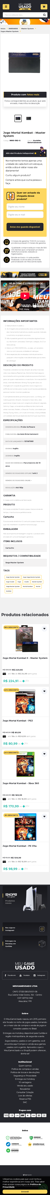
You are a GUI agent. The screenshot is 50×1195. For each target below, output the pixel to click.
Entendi (25, 1191)
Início (3, 29)
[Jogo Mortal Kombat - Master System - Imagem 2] (28, 118)
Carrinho (44, 6)
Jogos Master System (9, 31)
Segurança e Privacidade (25, 1076)
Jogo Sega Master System (31, 577)
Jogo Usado (10, 581)
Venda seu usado (25, 1085)
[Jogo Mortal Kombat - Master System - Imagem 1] (18, 118)
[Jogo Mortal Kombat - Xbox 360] (25, 779)
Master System (27, 29)
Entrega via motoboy (25, 1079)
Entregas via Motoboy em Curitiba (10, 943)
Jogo (19, 581)
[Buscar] (44, 15)
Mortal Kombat (28, 586)
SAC (25, 1102)
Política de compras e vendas (25, 1069)
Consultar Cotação (25, 1092)
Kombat (8, 591)
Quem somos (25, 1066)
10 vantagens (25, 1082)
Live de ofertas (25, 1095)
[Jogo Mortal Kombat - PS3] (25, 717)
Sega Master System (13, 586)
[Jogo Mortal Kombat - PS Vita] (25, 842)
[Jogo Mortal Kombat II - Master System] (25, 654)
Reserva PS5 (25, 1099)
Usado (26, 581)
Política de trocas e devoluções (25, 1072)
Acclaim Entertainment (34, 141)
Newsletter (25, 1089)
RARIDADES (13, 29)
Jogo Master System (13, 577)
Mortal (38, 586)
